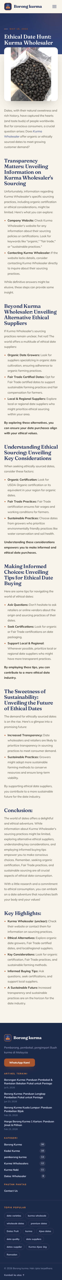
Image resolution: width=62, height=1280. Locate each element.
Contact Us (11, 1190)
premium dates (39, 1223)
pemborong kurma (24, 1157)
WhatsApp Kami (19, 1062)
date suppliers (33, 1239)
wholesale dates (15, 1223)
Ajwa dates (45, 1231)
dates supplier (14, 1246)
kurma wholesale (37, 1215)
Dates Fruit (13, 1231)
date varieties (14, 1215)
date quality (13, 1239)
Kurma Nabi (24, 1169)
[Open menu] (54, 6)
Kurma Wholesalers (24, 1163)
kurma (28, 1231)
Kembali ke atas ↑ (14, 1274)
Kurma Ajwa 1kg (38, 1246)
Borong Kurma (24, 1144)
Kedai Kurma (24, 1150)
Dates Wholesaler (24, 1176)
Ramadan (12, 1254)
